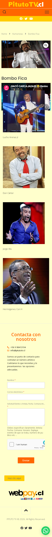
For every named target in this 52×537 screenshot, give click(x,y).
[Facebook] (21, 18)
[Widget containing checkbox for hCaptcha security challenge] (26, 444)
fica (38, 84)
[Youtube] (30, 18)
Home (4, 33)
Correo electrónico (15, 392)
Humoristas (17, 33)
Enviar (26, 460)
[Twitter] (26, 18)
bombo (32, 84)
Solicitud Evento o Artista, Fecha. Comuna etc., (26, 405)
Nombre (11, 380)
